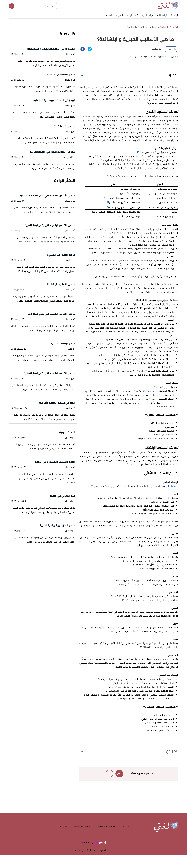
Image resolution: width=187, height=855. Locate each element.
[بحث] (11, 6)
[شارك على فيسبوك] (82, 49)
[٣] (138, 151)
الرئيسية (174, 15)
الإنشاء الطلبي (171, 486)
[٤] (105, 197)
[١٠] (155, 386)
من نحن (125, 826)
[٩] (127, 327)
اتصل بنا (64, 826)
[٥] (108, 202)
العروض (119, 15)
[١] (147, 102)
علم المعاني (171, 49)
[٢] (82, 139)
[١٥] (97, 678)
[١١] (128, 463)
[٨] (85, 303)
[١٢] (121, 485)
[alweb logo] (100, 842)
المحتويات (171, 75)
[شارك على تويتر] (90, 49)
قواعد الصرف (147, 15)
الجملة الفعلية (152, 391)
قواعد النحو (162, 15)
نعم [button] (119, 774)
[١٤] (129, 513)
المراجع (172, 751)
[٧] (105, 232)
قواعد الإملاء (132, 15)
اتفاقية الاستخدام (83, 826)
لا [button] (109, 774)
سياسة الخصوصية (107, 826)
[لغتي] (168, 5)
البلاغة (109, 15)
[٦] (107, 206)
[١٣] (92, 485)
